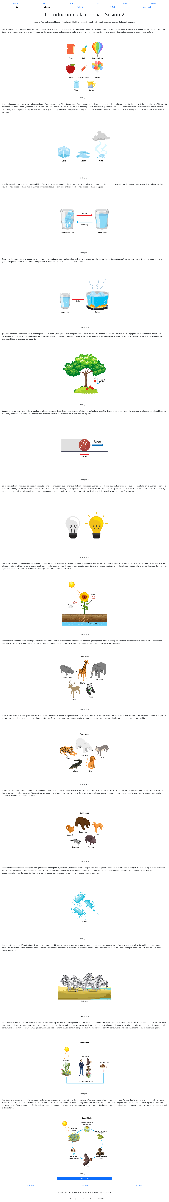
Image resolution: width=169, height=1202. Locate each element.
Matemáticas (148, 7)
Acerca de (85, 1185)
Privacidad (30, 1185)
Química (113, 7)
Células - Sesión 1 (84, 1178)
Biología (80, 7)
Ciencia (47, 7)
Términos (139, 1185)
